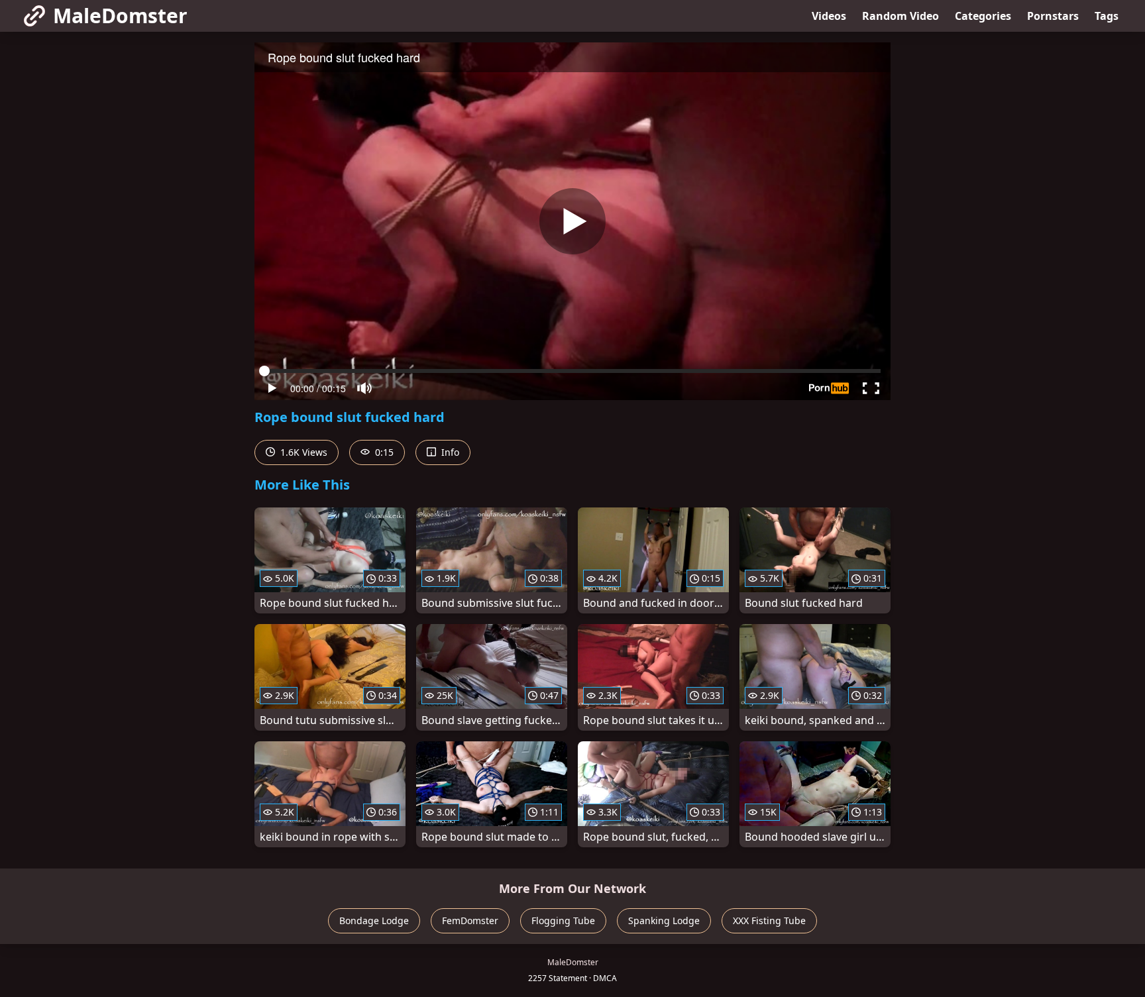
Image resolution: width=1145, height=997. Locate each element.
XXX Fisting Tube (769, 920)
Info (449, 452)
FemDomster (470, 920)
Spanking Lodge (664, 920)
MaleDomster (120, 15)
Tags (1106, 16)
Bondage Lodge (374, 920)
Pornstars (1053, 16)
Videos (829, 16)
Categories (983, 16)
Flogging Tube (563, 920)
